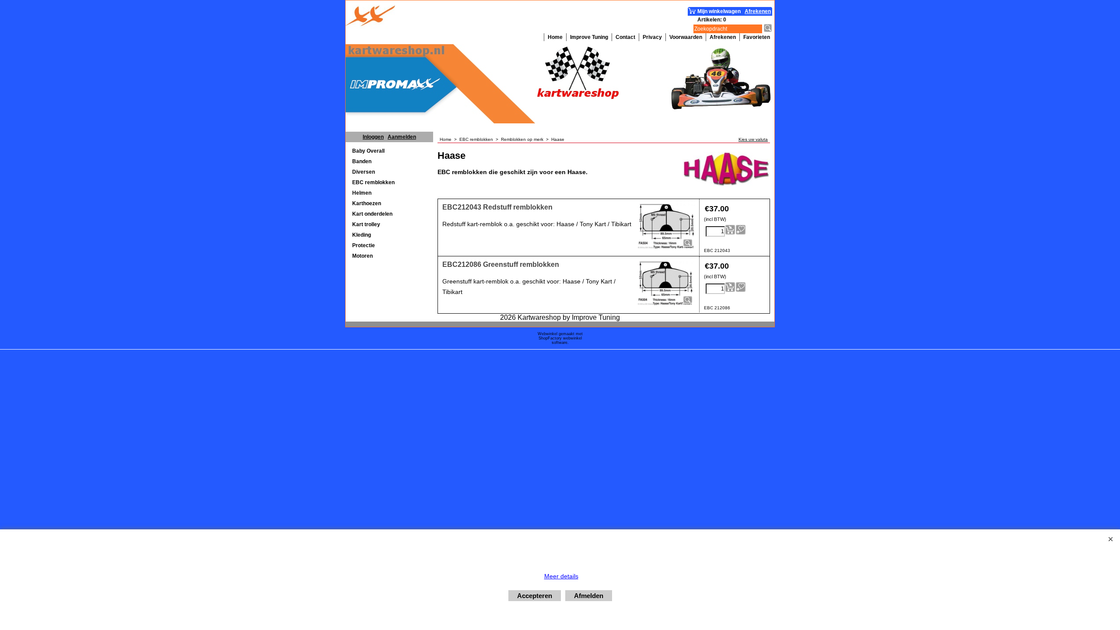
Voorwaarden (685, 37)
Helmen (361, 193)
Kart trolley (366, 224)
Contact (625, 37)
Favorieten (756, 37)
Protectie (363, 245)
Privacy (652, 37)
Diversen (363, 172)
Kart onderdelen (372, 214)
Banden (361, 161)
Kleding (361, 235)
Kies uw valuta (753, 139)
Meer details (561, 576)
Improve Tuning (589, 37)
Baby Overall (368, 151)
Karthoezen (366, 203)
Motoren (362, 256)
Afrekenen (723, 37)
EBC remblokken (373, 182)
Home (555, 37)
